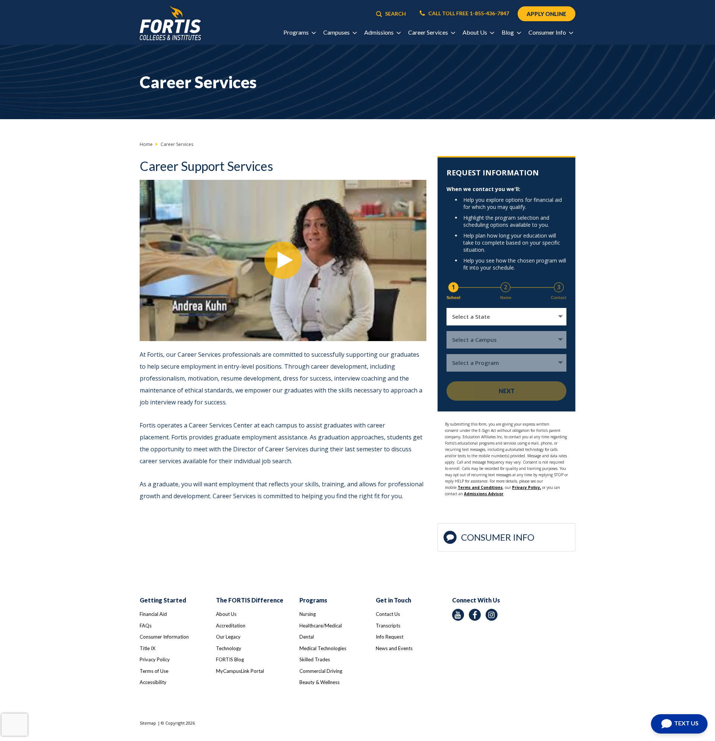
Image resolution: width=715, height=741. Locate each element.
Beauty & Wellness (319, 682)
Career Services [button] (428, 32)
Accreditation (230, 626)
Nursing (307, 614)
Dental (306, 637)
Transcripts (388, 626)
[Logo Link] (170, 23)
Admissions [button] (379, 32)
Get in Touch (393, 600)
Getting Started (163, 600)
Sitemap (148, 723)
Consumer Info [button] (547, 32)
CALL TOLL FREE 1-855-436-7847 (468, 13)
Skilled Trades (314, 659)
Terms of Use (154, 671)
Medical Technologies (322, 648)
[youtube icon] (458, 615)
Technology (228, 648)
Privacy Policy (155, 659)
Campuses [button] (337, 32)
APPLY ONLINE (546, 13)
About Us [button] (475, 32)
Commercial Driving (320, 671)
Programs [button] (296, 32)
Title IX (147, 648)
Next (507, 390)
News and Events (394, 648)
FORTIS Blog (230, 659)
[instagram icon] (492, 615)
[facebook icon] (475, 615)
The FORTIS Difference (249, 600)
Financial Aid (153, 614)
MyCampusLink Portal (240, 671)
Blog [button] (508, 32)
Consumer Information (164, 637)
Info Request (389, 637)
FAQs (146, 626)
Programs (313, 600)
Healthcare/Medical (320, 626)
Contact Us (388, 614)
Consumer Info (497, 537)
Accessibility (153, 682)
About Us (226, 614)
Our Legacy (228, 637)
